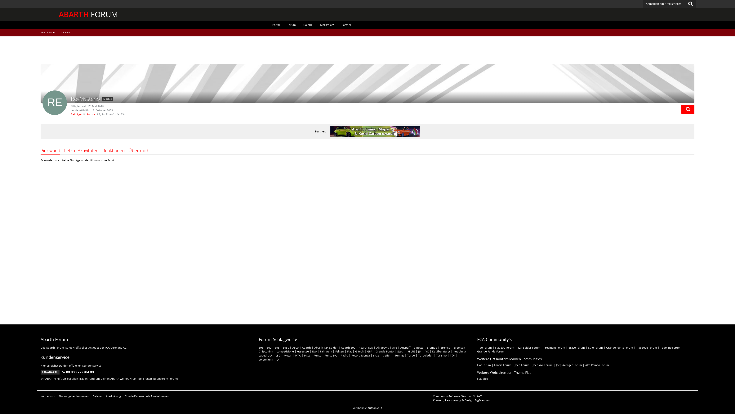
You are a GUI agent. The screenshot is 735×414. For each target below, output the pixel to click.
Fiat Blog (482, 378)
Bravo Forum (576, 347)
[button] (687, 109)
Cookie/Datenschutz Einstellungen (147, 396)
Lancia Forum (502, 365)
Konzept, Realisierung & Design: (462, 400)
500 (269, 347)
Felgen (339, 351)
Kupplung (459, 351)
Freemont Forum (554, 347)
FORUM (88, 14)
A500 (295, 347)
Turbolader (425, 355)
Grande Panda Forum (491, 351)
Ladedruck (265, 355)
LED (278, 355)
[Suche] (690, 4)
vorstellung (266, 359)
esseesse (303, 351)
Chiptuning (266, 351)
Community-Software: (457, 396)
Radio (344, 355)
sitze (376, 355)
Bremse (445, 347)
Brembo (432, 347)
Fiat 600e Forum (646, 347)
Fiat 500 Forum (504, 347)
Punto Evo (331, 355)
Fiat (349, 351)
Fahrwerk (326, 351)
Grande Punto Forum (619, 347)
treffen (387, 355)
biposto (418, 347)
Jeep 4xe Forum (543, 365)
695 (277, 347)
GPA (369, 351)
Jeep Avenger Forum (569, 365)
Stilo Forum (595, 347)
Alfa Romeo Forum (597, 365)
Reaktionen (113, 150)
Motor (288, 355)
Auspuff (405, 347)
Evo (314, 351)
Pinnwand (50, 150)
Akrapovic (382, 347)
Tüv (452, 355)
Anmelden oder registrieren (664, 4)
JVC (427, 351)
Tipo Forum (484, 347)
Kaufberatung (441, 351)
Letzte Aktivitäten (81, 150)
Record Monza (360, 355)
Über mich (139, 150)
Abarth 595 (366, 347)
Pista (307, 355)
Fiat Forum (484, 365)
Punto (317, 355)
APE (394, 347)
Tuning (399, 355)
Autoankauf (375, 408)
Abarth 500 (348, 347)
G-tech (359, 351)
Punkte (91, 114)
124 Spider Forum (529, 347)
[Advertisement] (367, 50)
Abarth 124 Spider (326, 347)
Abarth (306, 347)
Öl (278, 359)
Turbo (411, 355)
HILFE (411, 351)
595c (286, 347)
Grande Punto (385, 351)
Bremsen (459, 347)
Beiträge (76, 114)
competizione (285, 351)
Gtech (400, 351)
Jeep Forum (522, 365)
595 (261, 347)
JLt (419, 351)
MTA (298, 355)
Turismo (441, 355)
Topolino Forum (670, 347)
